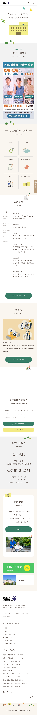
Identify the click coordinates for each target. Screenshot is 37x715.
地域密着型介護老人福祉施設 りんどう (14, 686)
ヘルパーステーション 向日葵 (11, 677)
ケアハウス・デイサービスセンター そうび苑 (16, 674)
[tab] (7, 217)
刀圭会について (7, 613)
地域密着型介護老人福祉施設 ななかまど (15, 683)
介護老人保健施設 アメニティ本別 (13, 658)
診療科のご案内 (9, 637)
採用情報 (25, 613)
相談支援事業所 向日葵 (9, 667)
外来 (6, 628)
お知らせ (17, 613)
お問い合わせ (7, 616)
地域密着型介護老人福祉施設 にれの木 (14, 680)
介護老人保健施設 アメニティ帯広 (13, 655)
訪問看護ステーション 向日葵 (11, 664)
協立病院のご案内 (11, 623)
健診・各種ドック (10, 634)
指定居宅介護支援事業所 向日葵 (12, 661)
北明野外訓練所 (7, 670)
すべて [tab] (5, 212)
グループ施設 (9, 650)
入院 (6, 631)
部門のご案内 (9, 641)
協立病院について (10, 644)
